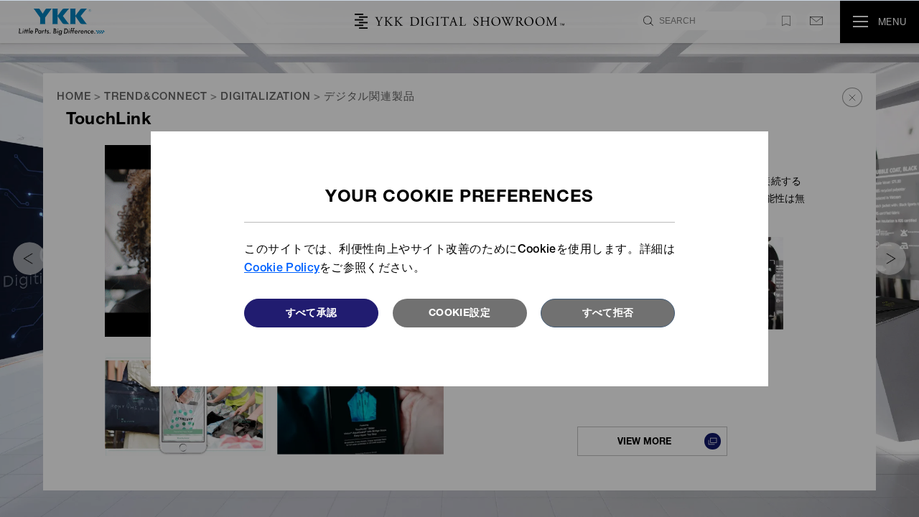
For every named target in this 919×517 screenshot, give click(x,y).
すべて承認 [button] (311, 314)
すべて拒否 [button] (608, 314)
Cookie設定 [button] (459, 314)
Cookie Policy (281, 269)
